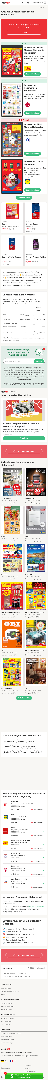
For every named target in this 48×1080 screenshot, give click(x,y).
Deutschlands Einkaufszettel (11, 1033)
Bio (39, 752)
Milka (33, 747)
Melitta (16, 747)
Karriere (3, 994)
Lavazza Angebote (36, 906)
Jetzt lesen (24, 438)
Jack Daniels (9, 741)
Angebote (22, 973)
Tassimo (21, 741)
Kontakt (26, 1068)
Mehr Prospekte (24, 197)
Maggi (32, 752)
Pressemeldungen (7, 1043)
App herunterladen (7, 1040)
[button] (24, 60)
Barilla (25, 747)
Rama (15, 752)
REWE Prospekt (6, 1009)
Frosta (23, 752)
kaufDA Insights (6, 1037)
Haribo (6, 752)
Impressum (28, 1065)
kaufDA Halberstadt (10, 973)
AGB (2, 1071)
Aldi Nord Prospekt (7, 1018)
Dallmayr (30, 741)
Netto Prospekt (6, 1021)
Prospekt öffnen (32, 74)
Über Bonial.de (6, 988)
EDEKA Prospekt (6, 1003)
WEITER (24, 32)
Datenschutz (5, 1068)
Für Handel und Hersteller (10, 991)
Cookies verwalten (30, 1071)
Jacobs (7, 747)
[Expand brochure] (12, 61)
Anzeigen (41, 7)
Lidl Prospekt (5, 1025)
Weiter (39, 361)
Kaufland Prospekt (7, 1006)
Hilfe (2, 1065)
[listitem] (12, 217)
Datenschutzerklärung (24, 379)
